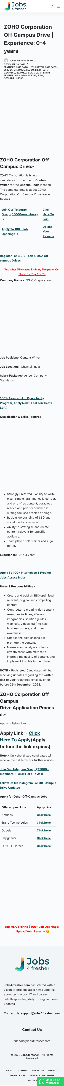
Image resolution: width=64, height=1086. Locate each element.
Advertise (38, 1070)
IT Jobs (32, 75)
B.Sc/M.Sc (9, 72)
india (24, 75)
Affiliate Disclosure (42, 1075)
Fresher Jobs (12, 75)
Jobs (40, 75)
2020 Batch (37, 67)
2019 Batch (22, 67)
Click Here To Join (48, 214)
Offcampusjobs (13, 78)
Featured (9, 67)
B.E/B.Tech (41, 69)
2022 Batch (10, 69)
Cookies (22, 1070)
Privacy (53, 1070)
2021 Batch (51, 67)
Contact (32, 1080)
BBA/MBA (22, 72)
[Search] (52, 6)
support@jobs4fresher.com (32, 1041)
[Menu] (58, 6)
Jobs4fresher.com (17, 985)
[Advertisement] (32, 119)
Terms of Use (17, 1075)
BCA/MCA (33, 72)
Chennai (45, 72)
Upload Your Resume (48, 231)
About (10, 1070)
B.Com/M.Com (26, 69)
